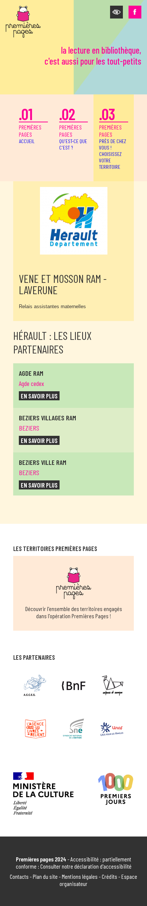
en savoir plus (39, 396)
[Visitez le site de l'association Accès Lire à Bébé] (35, 685)
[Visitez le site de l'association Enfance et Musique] (111, 685)
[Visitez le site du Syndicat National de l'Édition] (73, 729)
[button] (116, 12)
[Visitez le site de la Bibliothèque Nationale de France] (73, 685)
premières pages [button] (112, 137)
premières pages (30, 124)
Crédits (109, 876)
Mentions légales (80, 876)
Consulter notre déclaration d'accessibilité (86, 866)
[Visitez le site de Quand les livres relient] (35, 729)
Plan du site (45, 876)
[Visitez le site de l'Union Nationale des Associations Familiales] (111, 729)
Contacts (19, 876)
